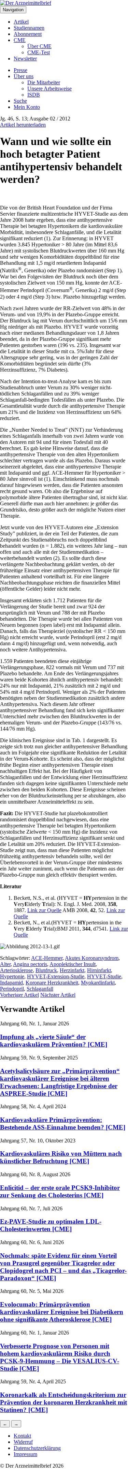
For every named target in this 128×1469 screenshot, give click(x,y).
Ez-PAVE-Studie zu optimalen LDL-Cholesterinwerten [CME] (50, 1225)
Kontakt (22, 1436)
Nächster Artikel (57, 995)
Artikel (21, 22)
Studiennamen (29, 28)
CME (20, 40)
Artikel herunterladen (23, 125)
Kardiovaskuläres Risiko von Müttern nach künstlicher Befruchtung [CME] (61, 1157)
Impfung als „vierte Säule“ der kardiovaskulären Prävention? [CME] (53, 1040)
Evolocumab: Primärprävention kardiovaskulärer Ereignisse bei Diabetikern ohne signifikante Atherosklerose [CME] (61, 1312)
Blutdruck (46, 970)
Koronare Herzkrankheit (52, 982)
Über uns (23, 76)
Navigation (13, 9)
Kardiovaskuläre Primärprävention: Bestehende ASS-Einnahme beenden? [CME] (62, 1123)
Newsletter (25, 58)
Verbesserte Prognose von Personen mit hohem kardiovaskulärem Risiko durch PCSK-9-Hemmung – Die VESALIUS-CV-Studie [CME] (59, 1357)
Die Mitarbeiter (43, 82)
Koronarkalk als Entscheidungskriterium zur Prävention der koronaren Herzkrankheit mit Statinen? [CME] (63, 1402)
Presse (20, 70)
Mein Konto (27, 107)
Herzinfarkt (72, 970)
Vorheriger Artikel (19, 995)
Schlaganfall (40, 989)
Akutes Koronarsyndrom (91, 958)
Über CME (39, 46)
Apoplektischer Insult (72, 964)
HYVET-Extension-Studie (55, 976)
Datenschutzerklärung (37, 1448)
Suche (20, 101)
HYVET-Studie (104, 976)
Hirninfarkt (99, 970)
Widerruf (23, 1442)
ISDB (33, 95)
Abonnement (28, 34)
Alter (5, 964)
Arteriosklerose (16, 970)
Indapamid (11, 982)
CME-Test (38, 52)
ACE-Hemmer (46, 958)
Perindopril (12, 989)
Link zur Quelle (44, 910)
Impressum (25, 1454)
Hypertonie (12, 976)
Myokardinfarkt (98, 982)
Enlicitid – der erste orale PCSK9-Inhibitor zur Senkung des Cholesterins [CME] (60, 1191)
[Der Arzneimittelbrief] (25, 3)
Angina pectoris (30, 964)
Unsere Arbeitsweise (49, 88)
